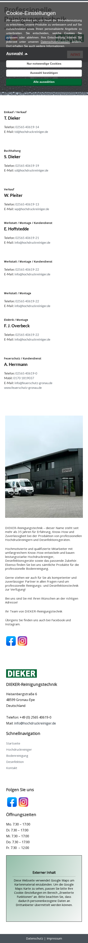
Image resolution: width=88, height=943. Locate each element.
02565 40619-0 (26, 373)
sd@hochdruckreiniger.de (31, 170)
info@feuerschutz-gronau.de (33, 383)
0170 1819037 (23, 378)
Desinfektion (15, 762)
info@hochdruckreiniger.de (32, 242)
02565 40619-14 (27, 127)
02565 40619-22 (27, 269)
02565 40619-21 (27, 238)
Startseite (13, 743)
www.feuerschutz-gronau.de (23, 387)
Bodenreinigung (17, 756)
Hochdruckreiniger (19, 749)
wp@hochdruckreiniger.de (32, 209)
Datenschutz (34, 938)
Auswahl (14, 53)
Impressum (54, 938)
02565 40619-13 (27, 204)
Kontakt (11, 768)
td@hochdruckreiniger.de (31, 131)
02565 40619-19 (27, 165)
